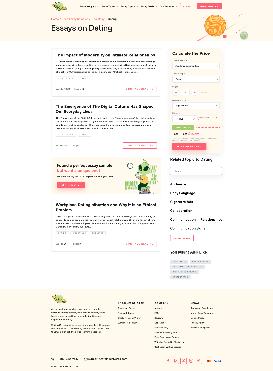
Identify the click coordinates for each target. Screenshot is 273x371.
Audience (178, 184)
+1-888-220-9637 (66, 359)
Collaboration (181, 211)
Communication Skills (187, 228)
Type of (178, 73)
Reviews (158, 318)
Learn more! (70, 184)
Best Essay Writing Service (167, 347)
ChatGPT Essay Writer (129, 318)
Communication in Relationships (196, 220)
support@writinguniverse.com (107, 359)
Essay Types (108, 6)
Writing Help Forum (127, 323)
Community (179, 262)
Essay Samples (87, 6)
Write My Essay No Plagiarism (169, 342)
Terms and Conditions (202, 308)
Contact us (160, 323)
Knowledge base (131, 303)
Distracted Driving (184, 272)
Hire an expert (189, 146)
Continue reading (140, 89)
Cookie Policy (197, 318)
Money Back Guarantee (202, 313)
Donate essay (161, 327)
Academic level (179, 100)
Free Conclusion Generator (168, 337)
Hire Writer (209, 6)
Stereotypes (180, 277)
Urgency (176, 113)
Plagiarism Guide (126, 308)
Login (187, 6)
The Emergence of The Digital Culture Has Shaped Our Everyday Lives (105, 109)
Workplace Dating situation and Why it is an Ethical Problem (106, 207)
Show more (182, 238)
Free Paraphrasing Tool (165, 332)
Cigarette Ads (181, 202)
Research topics (126, 313)
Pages (175, 87)
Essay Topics (128, 6)
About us (159, 308)
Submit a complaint (200, 327)
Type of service (179, 60)
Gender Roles (200, 262)
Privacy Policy (197, 323)
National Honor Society (187, 267)
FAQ (156, 313)
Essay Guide (147, 6)
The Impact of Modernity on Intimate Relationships (105, 55)
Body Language (182, 193)
